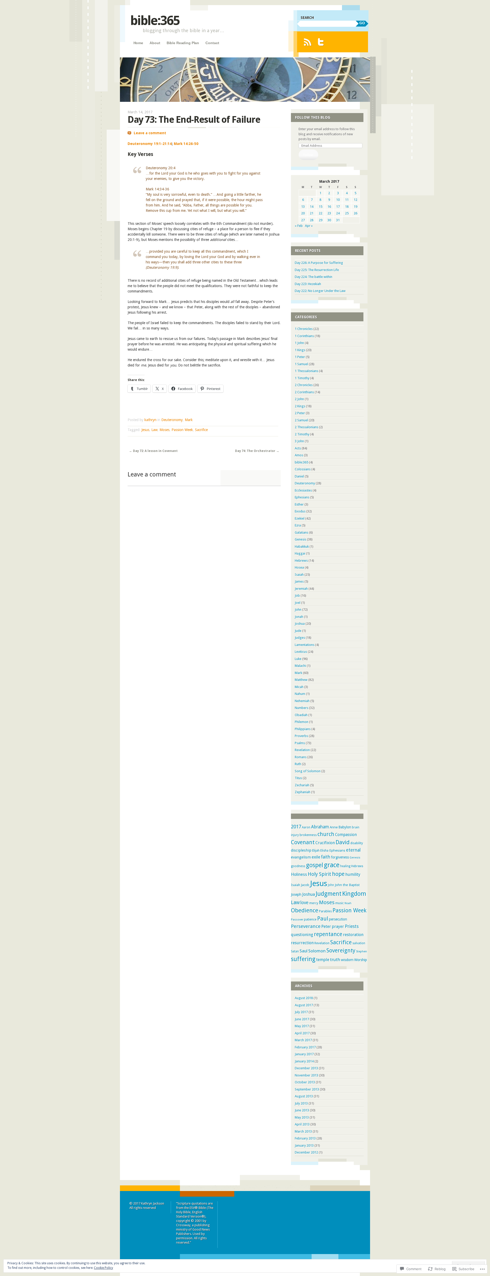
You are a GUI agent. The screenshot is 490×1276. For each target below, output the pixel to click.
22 (320, 213)
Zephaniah (302, 792)
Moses (164, 430)
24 (338, 213)
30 (329, 220)
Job (297, 595)
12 (355, 200)
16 (329, 206)
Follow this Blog (312, 117)
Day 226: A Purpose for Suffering (319, 263)
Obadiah (301, 715)
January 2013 (304, 1145)
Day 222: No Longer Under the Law (320, 291)
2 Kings (300, 406)
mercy (313, 903)
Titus (298, 778)
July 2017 (301, 1012)
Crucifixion (325, 843)
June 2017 (302, 1019)
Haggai (300, 553)
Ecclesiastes (303, 490)
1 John (299, 343)
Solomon (317, 950)
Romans (301, 757)
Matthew (301, 680)
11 (347, 200)
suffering (303, 959)
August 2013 (304, 1096)
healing (345, 866)
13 (303, 206)
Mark (189, 420)
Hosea (299, 567)
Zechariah (302, 785)
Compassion (346, 834)
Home (138, 43)
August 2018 (304, 998)
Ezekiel (299, 518)
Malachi (300, 666)
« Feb (299, 226)
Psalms (300, 743)
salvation (358, 943)
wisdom (347, 960)
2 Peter (300, 413)
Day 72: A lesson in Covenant (153, 451)
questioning (302, 934)
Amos (299, 455)
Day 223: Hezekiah (308, 284)
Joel (297, 603)
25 (347, 213)
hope (338, 874)
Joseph (296, 894)
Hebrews (301, 560)
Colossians (303, 469)
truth (335, 959)
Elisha (324, 850)
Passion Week (182, 430)
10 (338, 200)
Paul (322, 919)
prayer (338, 926)
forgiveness (340, 857)
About (155, 43)
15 (320, 206)
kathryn (150, 420)
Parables (325, 911)
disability (356, 843)
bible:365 (154, 20)
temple (322, 959)
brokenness (308, 835)
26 (355, 213)
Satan (295, 951)
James (299, 581)
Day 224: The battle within (313, 277)
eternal (353, 850)
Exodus (300, 511)
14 (311, 206)
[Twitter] (320, 41)
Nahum (300, 694)
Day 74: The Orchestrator (257, 451)
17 (338, 206)
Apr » (309, 226)
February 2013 (305, 1138)
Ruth (298, 764)
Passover (297, 919)
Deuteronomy (172, 420)
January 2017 (304, 1054)
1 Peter (300, 357)
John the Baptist (347, 885)
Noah (348, 903)
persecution (338, 919)
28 (311, 220)
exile (316, 857)
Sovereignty (340, 950)
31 (338, 220)
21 (311, 213)
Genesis (300, 539)
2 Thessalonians (306, 427)
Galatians (301, 532)
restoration (353, 934)
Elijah (316, 850)
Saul (304, 951)
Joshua (300, 623)
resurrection (302, 942)
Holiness (299, 874)
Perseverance (306, 926)
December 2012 (306, 1152)
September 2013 (307, 1089)
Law (154, 430)
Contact (212, 43)
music (339, 903)
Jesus (145, 430)
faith (325, 857)
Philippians (303, 729)
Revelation (302, 750)
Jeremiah (301, 589)
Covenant (303, 842)
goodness (298, 866)
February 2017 (305, 1047)
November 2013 (306, 1075)
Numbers (301, 708)
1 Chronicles (304, 329)
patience (310, 919)
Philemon (301, 722)
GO (362, 23)
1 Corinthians (304, 336)
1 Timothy (302, 378)
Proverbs (301, 736)
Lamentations (304, 645)
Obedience (304, 910)
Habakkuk (302, 546)
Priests (352, 926)
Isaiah (299, 574)
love (304, 902)
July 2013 (301, 1103)
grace (331, 865)
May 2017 (302, 1026)
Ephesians (302, 497)
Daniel (299, 476)
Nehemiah (302, 701)
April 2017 (302, 1033)
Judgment (328, 893)
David (343, 842)
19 (355, 206)
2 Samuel (301, 420)
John (298, 609)
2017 (296, 827)
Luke (298, 659)
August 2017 (304, 1005)
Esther (299, 504)
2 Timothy (302, 434)
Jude (298, 631)
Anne (334, 827)
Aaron (306, 827)
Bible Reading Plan (183, 43)
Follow (308, 155)
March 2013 (303, 1131)
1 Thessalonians (306, 371)
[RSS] (307, 41)
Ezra (298, 525)
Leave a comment (150, 133)
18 (347, 206)
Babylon (344, 827)
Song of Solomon (308, 771)
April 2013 (302, 1124)
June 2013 (302, 1110)
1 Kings (300, 350)
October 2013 (305, 1082)
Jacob (305, 885)
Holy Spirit (319, 874)
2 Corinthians (304, 392)
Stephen (361, 951)
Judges (300, 638)
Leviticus (301, 652)
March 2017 (303, 1040)
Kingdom (354, 893)
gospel (314, 865)
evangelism (301, 857)
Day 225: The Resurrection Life (317, 270)
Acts (298, 448)
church (325, 834)
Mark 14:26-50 (186, 144)
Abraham (320, 826)
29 (320, 220)
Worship (360, 960)
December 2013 (306, 1068)
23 (329, 213)
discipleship (301, 850)
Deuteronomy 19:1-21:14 (150, 144)
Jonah (299, 617)
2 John (299, 399)
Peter (326, 926)
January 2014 (304, 1061)
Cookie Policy (103, 1268)
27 (303, 220)
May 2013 (302, 1117)
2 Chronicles (304, 385)
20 (303, 213)
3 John (299, 441)
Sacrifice (201, 430)
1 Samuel (301, 364)
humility (352, 874)
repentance (328, 934)
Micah (299, 687)
